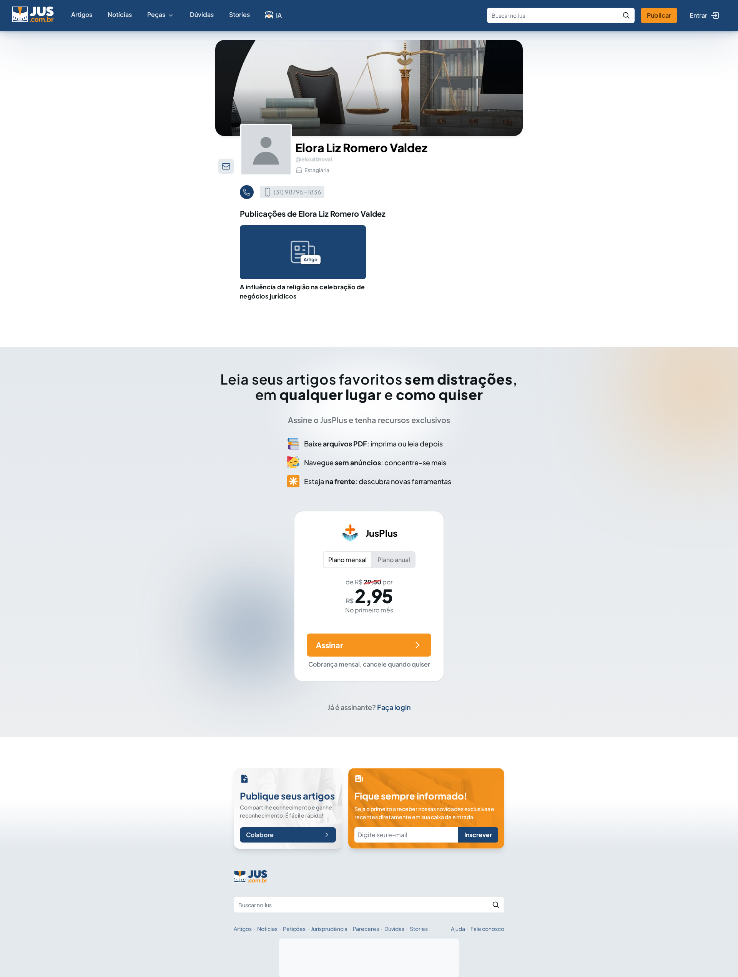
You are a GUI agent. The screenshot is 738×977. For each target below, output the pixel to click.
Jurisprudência (329, 928)
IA (279, 15)
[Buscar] (626, 15)
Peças (156, 14)
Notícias (120, 14)
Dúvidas (202, 14)
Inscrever (478, 835)
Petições (294, 928)
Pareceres (366, 928)
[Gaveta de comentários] (226, 166)
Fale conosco (487, 928)
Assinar (329, 645)
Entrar (698, 15)
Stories (239, 14)
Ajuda (458, 928)
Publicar (659, 15)
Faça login (394, 707)
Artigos (81, 14)
